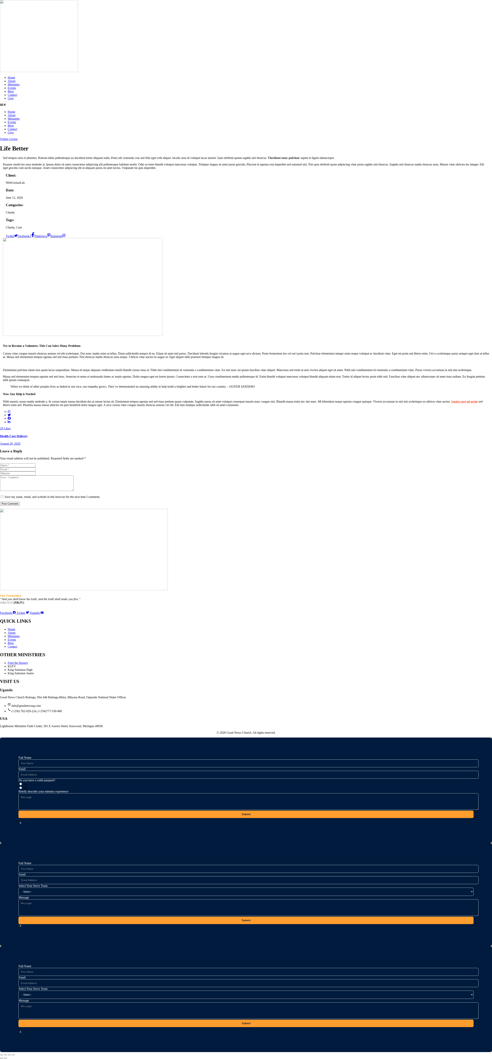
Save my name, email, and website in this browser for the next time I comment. (52, 496)
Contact (12, 94)
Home (11, 77)
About (11, 81)
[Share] (9, 1054)
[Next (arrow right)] (5, 1058)
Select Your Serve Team (32, 885)
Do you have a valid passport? (36, 780)
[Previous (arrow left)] (1, 1058)
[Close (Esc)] (13, 1054)
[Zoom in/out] (1, 1054)
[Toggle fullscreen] (5, 1054)
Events (12, 88)
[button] (246, 105)
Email (22, 769)
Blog (11, 91)
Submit (246, 814)
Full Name (24, 757)
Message (23, 897)
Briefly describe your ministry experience (43, 791)
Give (11, 98)
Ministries (14, 84)
